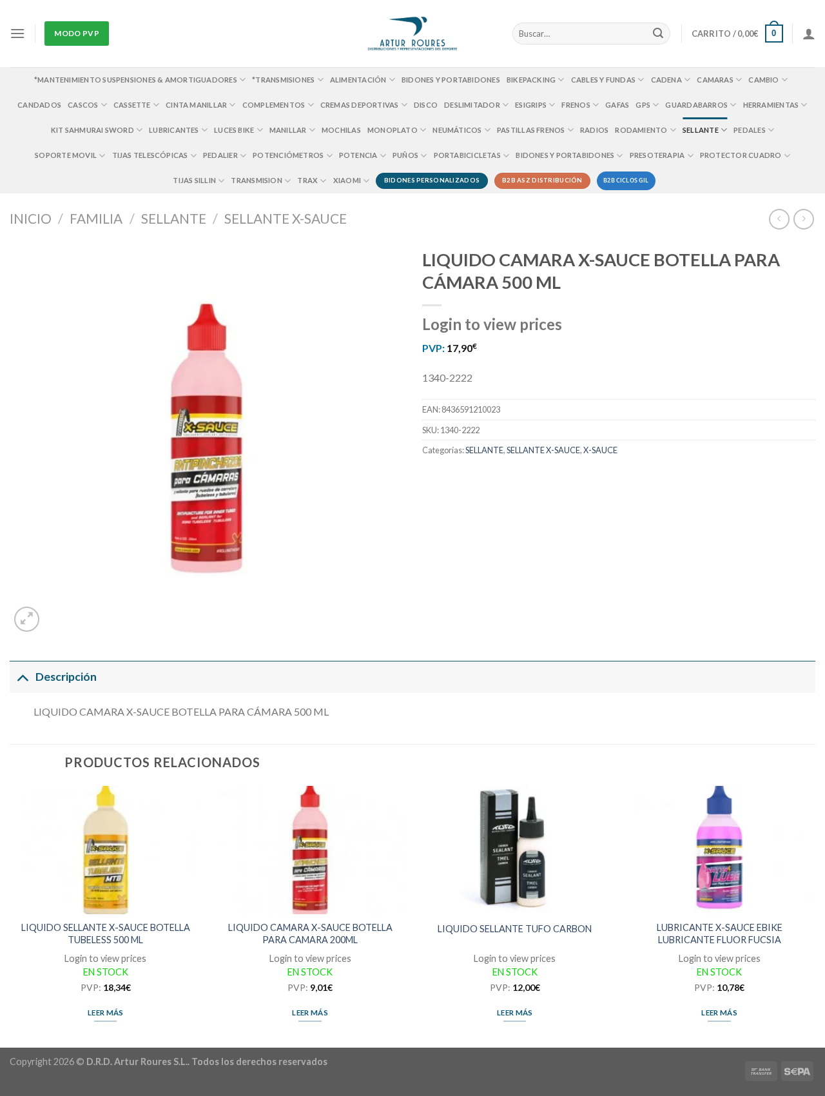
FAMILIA (96, 218)
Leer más (106, 1012)
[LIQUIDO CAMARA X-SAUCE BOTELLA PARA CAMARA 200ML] (310, 850)
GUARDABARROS (696, 105)
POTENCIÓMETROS (288, 155)
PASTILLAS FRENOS (531, 130)
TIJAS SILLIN (194, 180)
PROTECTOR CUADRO (741, 155)
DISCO (426, 105)
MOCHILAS (341, 130)
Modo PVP (76, 33)
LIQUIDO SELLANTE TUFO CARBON (515, 928)
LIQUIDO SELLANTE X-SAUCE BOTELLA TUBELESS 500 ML (105, 933)
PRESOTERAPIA (657, 155)
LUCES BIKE (234, 130)
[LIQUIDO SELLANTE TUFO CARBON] (515, 850)
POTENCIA (358, 155)
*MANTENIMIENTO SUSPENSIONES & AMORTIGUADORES (135, 79)
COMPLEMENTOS (274, 105)
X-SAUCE (600, 450)
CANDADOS (39, 105)
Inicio (31, 218)
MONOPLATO (392, 130)
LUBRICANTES (174, 130)
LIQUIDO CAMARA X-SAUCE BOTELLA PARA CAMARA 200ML (310, 933)
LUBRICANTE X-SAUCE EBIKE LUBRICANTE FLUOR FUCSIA (719, 933)
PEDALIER (220, 155)
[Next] (814, 916)
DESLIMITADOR (472, 105)
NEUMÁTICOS (456, 130)
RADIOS (594, 130)
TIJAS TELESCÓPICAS (150, 155)
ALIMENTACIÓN (358, 79)
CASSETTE (132, 105)
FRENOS (575, 105)
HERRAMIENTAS (771, 105)
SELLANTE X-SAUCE (285, 218)
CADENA (666, 79)
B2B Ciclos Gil (626, 180)
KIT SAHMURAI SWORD (92, 130)
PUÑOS (405, 155)
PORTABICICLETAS (467, 155)
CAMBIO (763, 79)
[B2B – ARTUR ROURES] (413, 33)
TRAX (307, 180)
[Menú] (17, 33)
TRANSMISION (256, 180)
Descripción (66, 676)
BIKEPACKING (531, 79)
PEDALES (749, 130)
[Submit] (659, 33)
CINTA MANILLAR (196, 105)
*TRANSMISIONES (283, 79)
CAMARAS (715, 79)
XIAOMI (347, 180)
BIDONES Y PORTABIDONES (451, 79)
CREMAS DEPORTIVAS (359, 105)
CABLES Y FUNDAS (603, 79)
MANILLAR (288, 130)
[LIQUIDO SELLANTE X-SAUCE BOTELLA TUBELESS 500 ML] (106, 850)
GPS (643, 105)
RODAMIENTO (641, 130)
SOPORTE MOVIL (66, 155)
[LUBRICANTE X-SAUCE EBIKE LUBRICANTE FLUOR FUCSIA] (719, 850)
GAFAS (617, 105)
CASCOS (83, 105)
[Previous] (10, 916)
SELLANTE (701, 130)
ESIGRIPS (531, 105)
